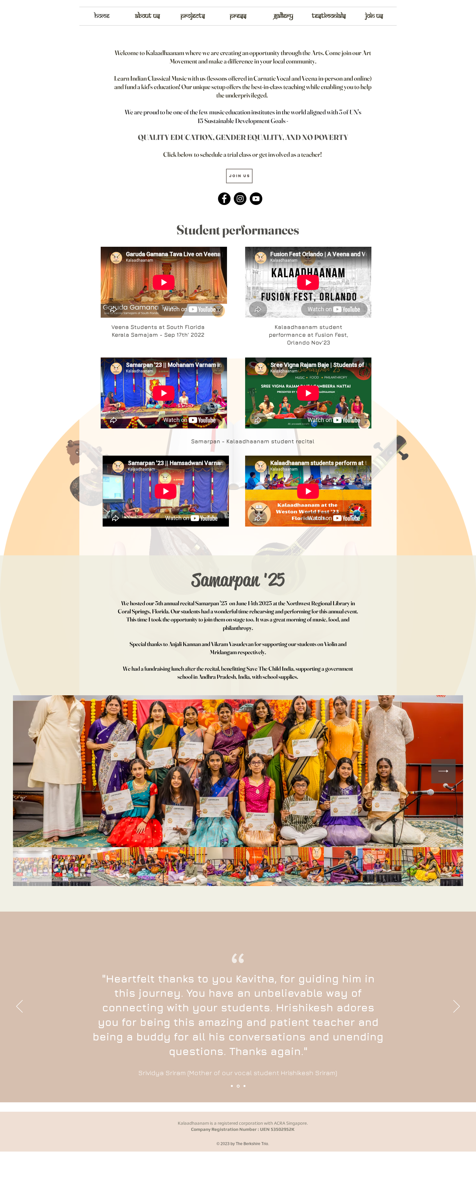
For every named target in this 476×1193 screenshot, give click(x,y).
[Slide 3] (244, 1086)
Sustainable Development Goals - (246, 121)
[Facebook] (224, 198)
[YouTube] (256, 198)
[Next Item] (443, 771)
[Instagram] (240, 198)
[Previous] (19, 1007)
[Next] (456, 1007)
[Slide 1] (232, 1086)
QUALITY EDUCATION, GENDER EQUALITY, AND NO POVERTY (243, 137)
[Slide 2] (238, 1086)
